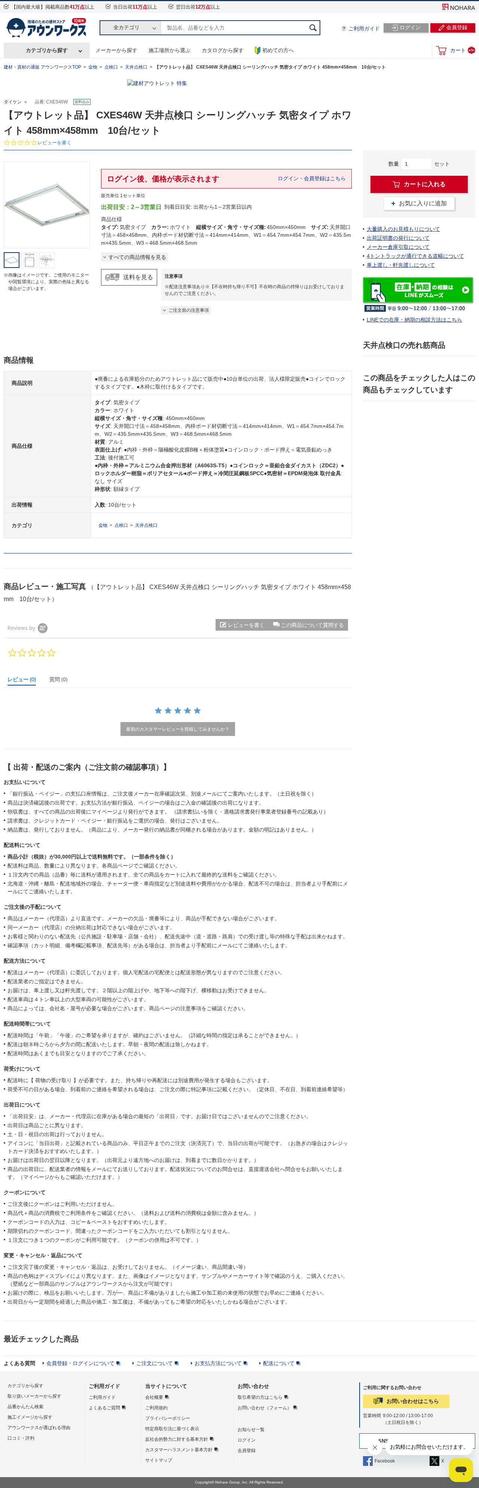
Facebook (385, 1461)
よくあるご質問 (104, 1407)
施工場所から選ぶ (169, 50)
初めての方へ (278, 50)
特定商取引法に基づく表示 (172, 1428)
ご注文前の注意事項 (188, 310)
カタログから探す (223, 50)
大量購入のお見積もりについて (403, 229)
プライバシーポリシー (167, 1418)
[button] (308, 625)
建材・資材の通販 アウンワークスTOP (42, 67)
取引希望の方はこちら (260, 1397)
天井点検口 (136, 67)
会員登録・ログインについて (80, 1363)
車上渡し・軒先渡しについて (401, 265)
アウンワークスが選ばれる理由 (38, 1427)
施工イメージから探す (29, 1417)
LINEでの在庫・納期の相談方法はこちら (414, 320)
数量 (393, 164)
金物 (92, 67)
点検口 (111, 67)
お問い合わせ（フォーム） (265, 1407)
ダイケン (13, 102)
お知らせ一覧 (251, 1429)
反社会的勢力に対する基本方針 (176, 1439)
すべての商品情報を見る (137, 257)
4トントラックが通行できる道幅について (415, 256)
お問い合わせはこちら (413, 1401)
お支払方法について (218, 1363)
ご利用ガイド (364, 28)
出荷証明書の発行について (398, 238)
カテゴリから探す (47, 50)
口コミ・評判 (20, 1438)
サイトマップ (158, 1460)
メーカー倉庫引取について (398, 247)
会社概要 (154, 1397)
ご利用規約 (156, 1407)
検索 (312, 27)
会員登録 (247, 1450)
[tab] (25, 681)
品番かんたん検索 (25, 1406)
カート (462, 50)
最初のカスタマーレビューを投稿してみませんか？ (177, 729)
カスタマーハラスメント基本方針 (179, 1449)
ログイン (247, 1440)
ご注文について (154, 1363)
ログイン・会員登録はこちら (312, 178)
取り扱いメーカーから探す (34, 1396)
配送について (279, 1363)
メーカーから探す (116, 50)
